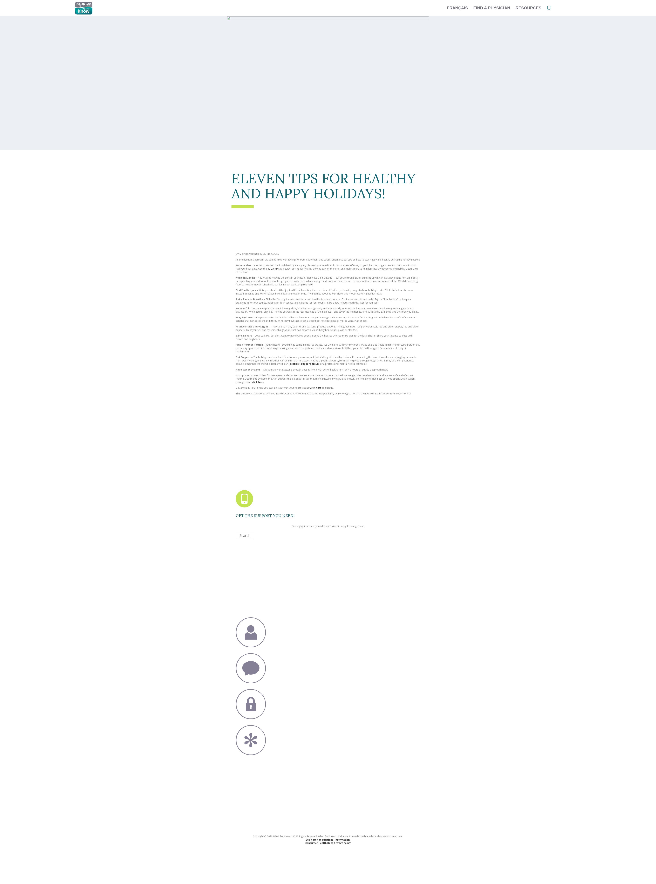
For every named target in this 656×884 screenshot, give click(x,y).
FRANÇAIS (457, 8)
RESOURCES (528, 8)
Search (245, 535)
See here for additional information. (328, 839)
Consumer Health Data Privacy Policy (328, 843)
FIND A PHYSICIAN (491, 8)
